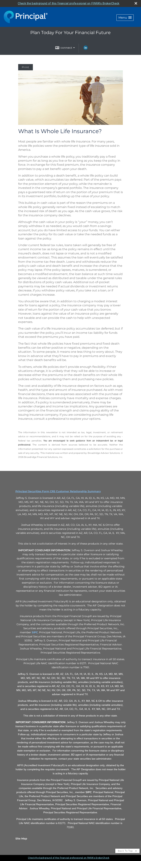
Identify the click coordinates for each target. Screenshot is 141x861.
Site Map (21, 838)
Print (25, 67)
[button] (125, 17)
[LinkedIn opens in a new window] (85, 49)
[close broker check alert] (135, 3)
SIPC (35, 632)
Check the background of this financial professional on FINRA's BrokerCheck (68, 3)
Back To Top (125, 850)
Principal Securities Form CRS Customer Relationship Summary (58, 491)
